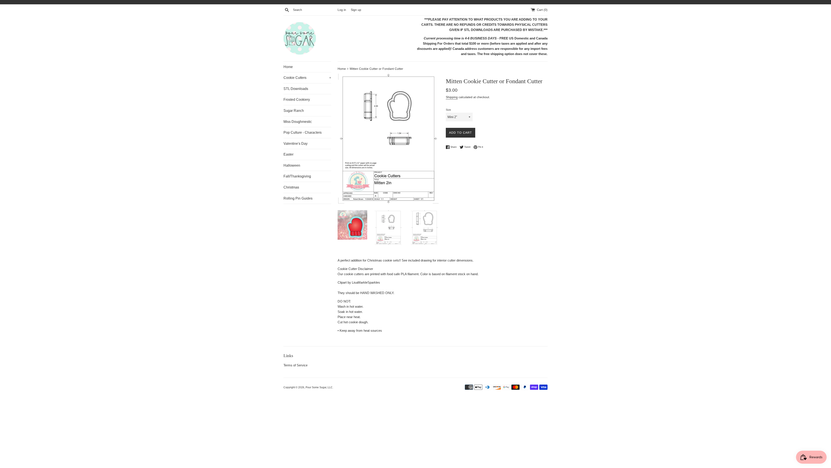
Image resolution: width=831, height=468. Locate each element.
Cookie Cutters (307, 78)
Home (288, 67)
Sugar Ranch (293, 110)
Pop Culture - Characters (302, 132)
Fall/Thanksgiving (297, 176)
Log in (342, 9)
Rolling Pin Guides (297, 198)
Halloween (291, 165)
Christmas (291, 187)
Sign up (356, 9)
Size (448, 109)
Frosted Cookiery (296, 99)
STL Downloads (295, 89)
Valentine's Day (295, 143)
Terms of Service (295, 365)
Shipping (452, 97)
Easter (288, 154)
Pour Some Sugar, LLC (319, 387)
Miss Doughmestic (297, 122)
